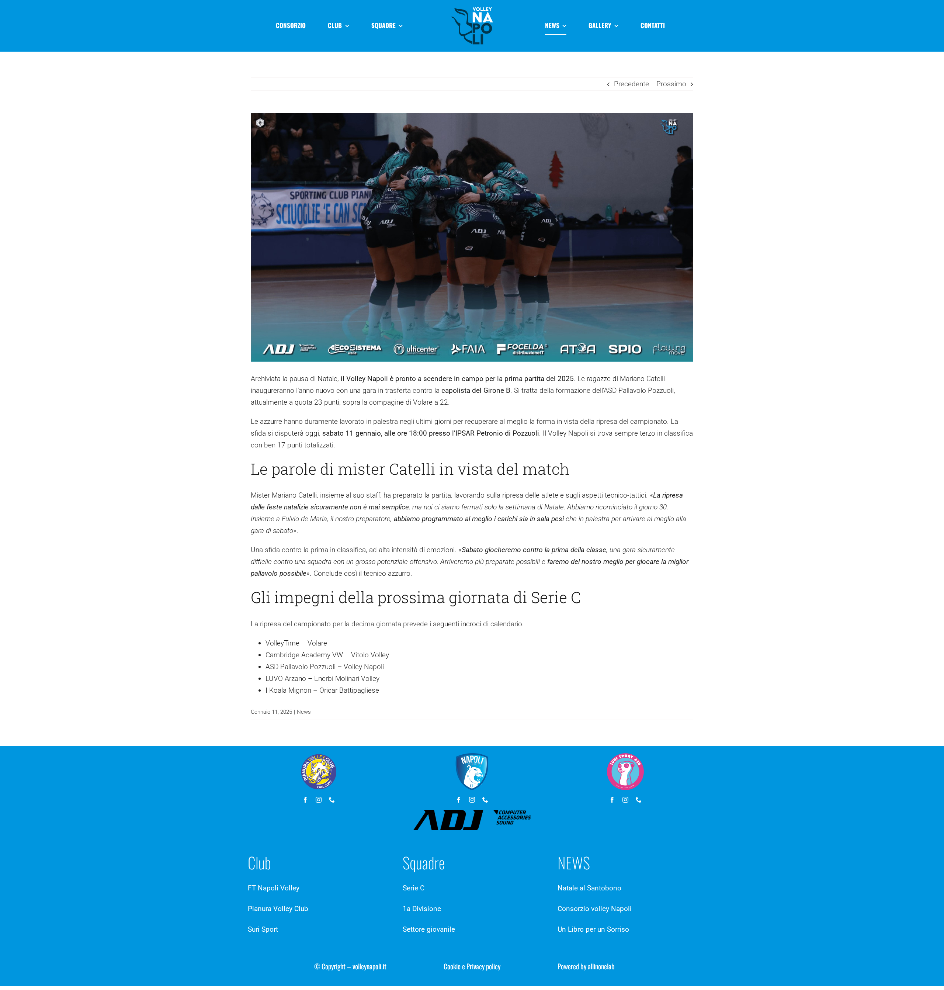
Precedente (631, 84)
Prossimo (671, 84)
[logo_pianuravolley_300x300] (318, 756)
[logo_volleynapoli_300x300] (472, 756)
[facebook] (305, 800)
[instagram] (319, 800)
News (304, 712)
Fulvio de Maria (304, 519)
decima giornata (376, 624)
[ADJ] (472, 813)
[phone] (332, 800)
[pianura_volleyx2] (472, 7)
